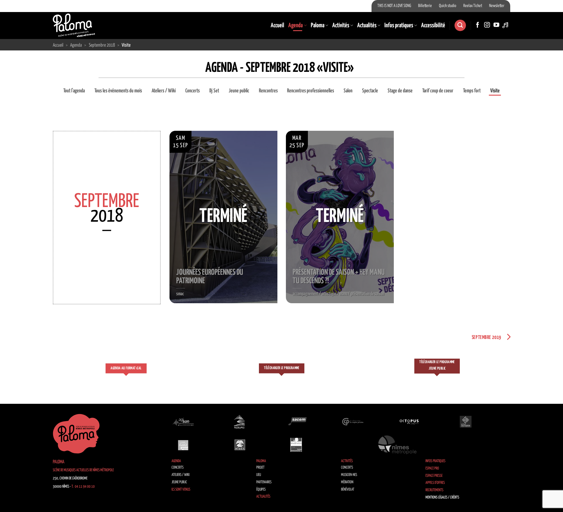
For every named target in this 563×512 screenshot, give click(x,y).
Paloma (317, 25)
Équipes (261, 489)
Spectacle (370, 91)
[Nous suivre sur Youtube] (496, 25)
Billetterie (425, 6)
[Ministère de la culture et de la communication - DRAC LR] (296, 445)
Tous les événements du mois (118, 91)
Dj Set (214, 91)
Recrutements (434, 490)
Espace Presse (433, 476)
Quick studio (447, 6)
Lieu (258, 475)
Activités (340, 25)
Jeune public (239, 91)
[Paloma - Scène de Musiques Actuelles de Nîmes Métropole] (74, 25)
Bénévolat (347, 489)
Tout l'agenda (74, 91)
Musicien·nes (349, 475)
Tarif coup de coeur (437, 91)
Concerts (192, 91)
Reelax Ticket (472, 6)
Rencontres (268, 91)
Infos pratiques (398, 25)
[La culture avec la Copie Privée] (352, 422)
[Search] (460, 25)
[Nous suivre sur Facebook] (478, 25)
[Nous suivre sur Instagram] (487, 25)
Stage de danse (400, 91)
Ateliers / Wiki (164, 91)
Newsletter (496, 6)
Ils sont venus (181, 489)
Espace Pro (432, 468)
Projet (260, 467)
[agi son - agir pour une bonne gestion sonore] (183, 422)
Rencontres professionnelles (310, 91)
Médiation (347, 482)
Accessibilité (433, 25)
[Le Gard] (183, 445)
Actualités (367, 25)
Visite (495, 91)
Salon (348, 91)
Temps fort (472, 91)
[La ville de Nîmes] (240, 445)
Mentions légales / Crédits (442, 497)
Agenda (295, 25)
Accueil (277, 25)
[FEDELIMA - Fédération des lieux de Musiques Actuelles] (240, 422)
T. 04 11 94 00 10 (83, 487)
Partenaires (264, 482)
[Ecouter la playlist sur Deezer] (506, 25)
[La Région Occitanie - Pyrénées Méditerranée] (465, 422)
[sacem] (296, 422)
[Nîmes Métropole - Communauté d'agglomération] (397, 445)
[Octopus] (409, 422)
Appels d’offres (435, 483)
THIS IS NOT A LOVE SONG (394, 6)
